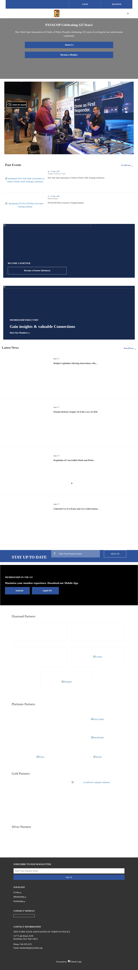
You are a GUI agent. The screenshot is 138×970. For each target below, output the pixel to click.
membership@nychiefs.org (31, 948)
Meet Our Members (19, 333)
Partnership (18, 901)
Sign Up (115, 554)
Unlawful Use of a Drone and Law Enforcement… (76, 509)
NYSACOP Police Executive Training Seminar (75, 203)
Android (19, 590)
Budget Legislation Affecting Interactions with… (76, 363)
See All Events (126, 165)
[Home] (57, 13)
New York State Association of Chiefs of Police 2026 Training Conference (86, 178)
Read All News (129, 348)
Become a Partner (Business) (37, 270)
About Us (69, 45)
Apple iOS (47, 590)
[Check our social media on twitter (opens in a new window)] (37, 4)
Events (16, 892)
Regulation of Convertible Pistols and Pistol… (74, 460)
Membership (18, 897)
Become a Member (69, 55)
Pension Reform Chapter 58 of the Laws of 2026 (75, 412)
